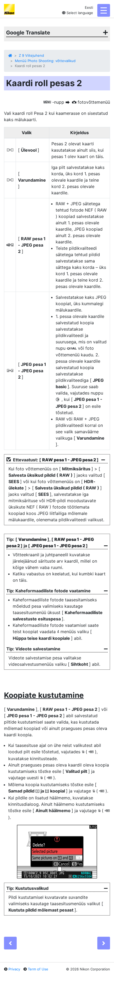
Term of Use (38, 969)
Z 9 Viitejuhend (31, 55)
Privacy (14, 969)
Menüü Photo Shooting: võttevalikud (45, 61)
